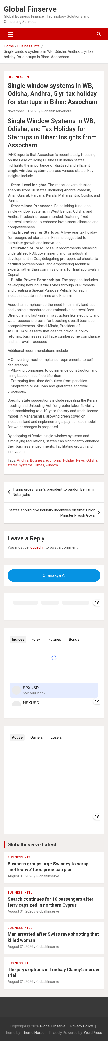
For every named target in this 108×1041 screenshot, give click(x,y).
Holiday (69, 460)
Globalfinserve (47, 876)
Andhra (23, 460)
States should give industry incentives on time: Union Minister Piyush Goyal (52, 513)
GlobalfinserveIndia (56, 111)
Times (39, 465)
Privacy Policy (81, 1026)
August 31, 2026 (20, 876)
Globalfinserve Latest (32, 845)
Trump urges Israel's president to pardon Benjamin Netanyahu (54, 492)
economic (54, 460)
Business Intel (21, 77)
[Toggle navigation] (10, 34)
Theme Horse (33, 1032)
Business (37, 460)
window (52, 465)
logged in (37, 547)
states (13, 465)
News (80, 460)
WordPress (93, 1032)
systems (26, 465)
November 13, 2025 (23, 111)
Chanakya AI (54, 575)
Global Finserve (30, 9)
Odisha (91, 460)
